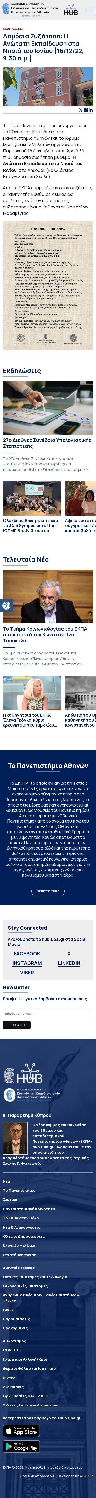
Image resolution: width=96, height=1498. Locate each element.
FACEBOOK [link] (27, 953)
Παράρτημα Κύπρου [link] (29, 1115)
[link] (6, 605)
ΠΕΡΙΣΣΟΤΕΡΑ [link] (48, 891)
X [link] (69, 953)
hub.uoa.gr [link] (70, 1418)
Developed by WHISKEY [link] (75, 1476)
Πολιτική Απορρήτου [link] (37, 1476)
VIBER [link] (27, 972)
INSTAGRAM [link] (27, 963)
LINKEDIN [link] (69, 963)
